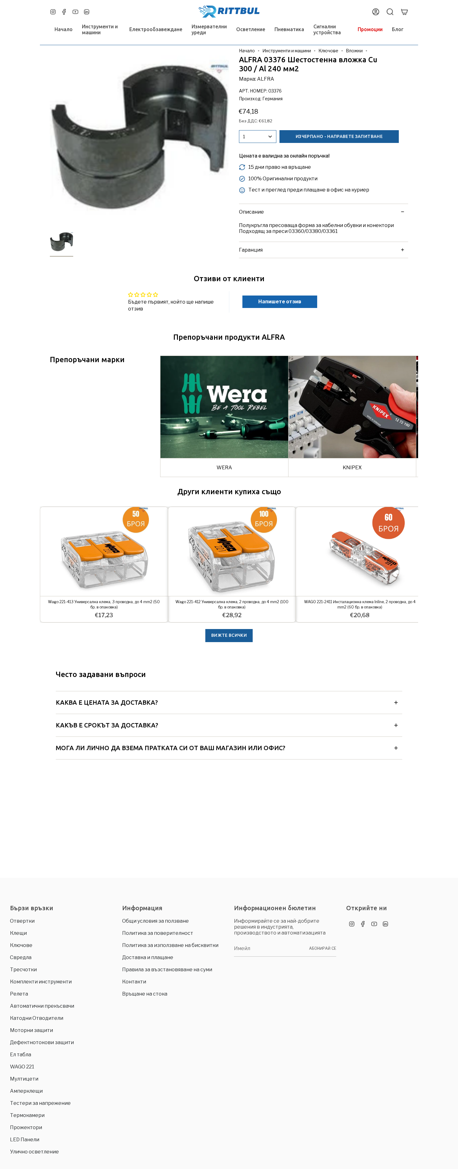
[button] (101, 29)
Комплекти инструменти (41, 982)
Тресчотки (23, 970)
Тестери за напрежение (40, 1103)
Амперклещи (26, 1091)
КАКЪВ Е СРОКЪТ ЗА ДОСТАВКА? (107, 725)
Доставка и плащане (147, 957)
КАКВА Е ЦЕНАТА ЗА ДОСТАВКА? (107, 702)
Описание (251, 212)
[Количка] (404, 12)
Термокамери (27, 1115)
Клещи (18, 933)
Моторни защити (31, 1030)
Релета (19, 994)
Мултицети (24, 1079)
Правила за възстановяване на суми (167, 970)
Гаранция (251, 250)
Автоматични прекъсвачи (42, 1006)
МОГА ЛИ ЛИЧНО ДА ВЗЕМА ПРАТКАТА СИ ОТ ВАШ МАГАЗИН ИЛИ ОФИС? (170, 747)
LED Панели (24, 1140)
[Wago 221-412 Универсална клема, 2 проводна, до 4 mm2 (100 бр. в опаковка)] (232, 551)
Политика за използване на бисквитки (170, 945)
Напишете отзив (279, 302)
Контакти (134, 982)
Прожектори (26, 1127)
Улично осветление (34, 1152)
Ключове (328, 50)
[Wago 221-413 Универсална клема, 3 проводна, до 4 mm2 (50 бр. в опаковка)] (104, 551)
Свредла (20, 957)
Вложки (354, 50)
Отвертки (22, 921)
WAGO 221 (22, 1067)
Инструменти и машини (286, 50)
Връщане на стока (144, 994)
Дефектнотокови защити (42, 1042)
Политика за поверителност (157, 933)
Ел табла (20, 1055)
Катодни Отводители (36, 1018)
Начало (247, 50)
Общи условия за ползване (155, 921)
